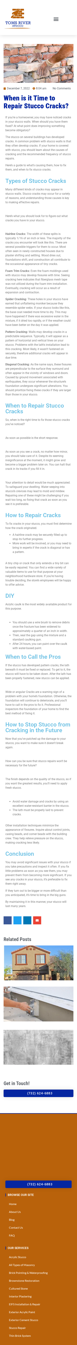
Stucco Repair (17, 1327)
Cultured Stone (18, 1288)
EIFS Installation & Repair (24, 1304)
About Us (15, 1211)
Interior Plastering (20, 1296)
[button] (56, 19)
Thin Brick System (20, 1335)
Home (12, 1204)
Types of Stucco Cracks (35, 181)
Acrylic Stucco (17, 1257)
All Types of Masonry (22, 1265)
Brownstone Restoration (24, 1280)
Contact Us (16, 1227)
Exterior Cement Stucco (23, 1320)
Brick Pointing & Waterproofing (28, 1272)
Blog (12, 1219)
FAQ (12, 1235)
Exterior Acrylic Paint (22, 1312)
